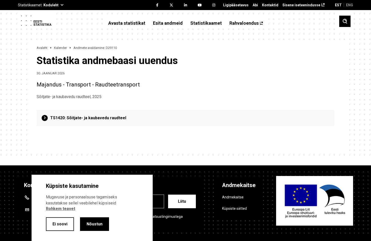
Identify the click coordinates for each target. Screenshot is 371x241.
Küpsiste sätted (234, 208)
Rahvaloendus (244, 23)
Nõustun (94, 224)
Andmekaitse (233, 197)
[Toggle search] (345, 21)
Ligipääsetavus (236, 5)
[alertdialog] (92, 208)
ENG (349, 5)
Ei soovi (59, 224)
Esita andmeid (168, 23)
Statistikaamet (206, 23)
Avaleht (42, 48)
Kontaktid (270, 5)
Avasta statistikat (126, 23)
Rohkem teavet (60, 208)
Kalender (60, 48)
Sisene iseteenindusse (301, 5)
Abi (255, 5)
